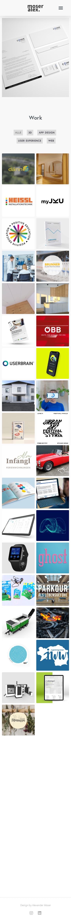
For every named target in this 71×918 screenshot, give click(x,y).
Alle (18, 132)
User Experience (29, 140)
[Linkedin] (40, 913)
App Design (47, 132)
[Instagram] (31, 913)
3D (30, 132)
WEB (51, 140)
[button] (60, 7)
